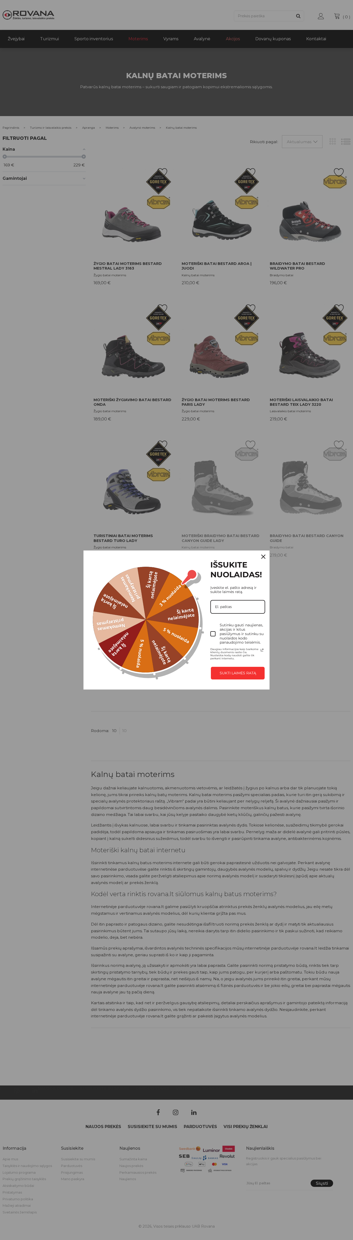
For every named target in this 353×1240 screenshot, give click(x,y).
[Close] (263, 556)
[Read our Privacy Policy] (262, 650)
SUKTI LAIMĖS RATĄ (238, 673)
